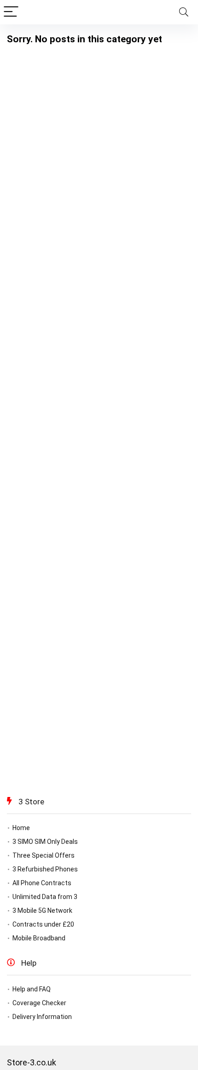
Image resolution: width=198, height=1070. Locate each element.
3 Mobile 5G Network (42, 910)
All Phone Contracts (41, 883)
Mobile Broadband (38, 938)
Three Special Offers (43, 855)
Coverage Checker (39, 1003)
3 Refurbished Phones (45, 869)
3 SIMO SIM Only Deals (45, 841)
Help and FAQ (31, 989)
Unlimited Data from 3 (44, 896)
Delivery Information (42, 1016)
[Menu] (11, 12)
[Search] (184, 12)
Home (21, 827)
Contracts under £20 (43, 924)
